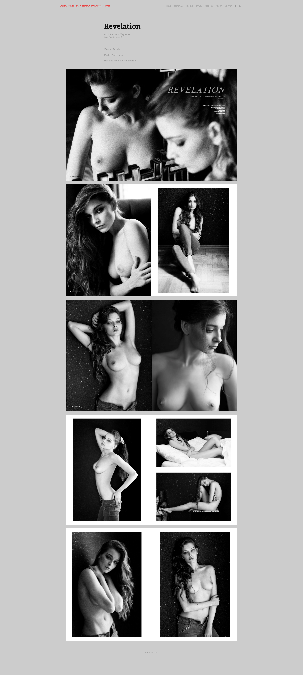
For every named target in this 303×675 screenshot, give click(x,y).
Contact (228, 6)
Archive (189, 6)
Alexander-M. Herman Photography (85, 5)
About (219, 6)
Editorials (178, 6)
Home (168, 6)
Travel (199, 6)
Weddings (209, 6)
